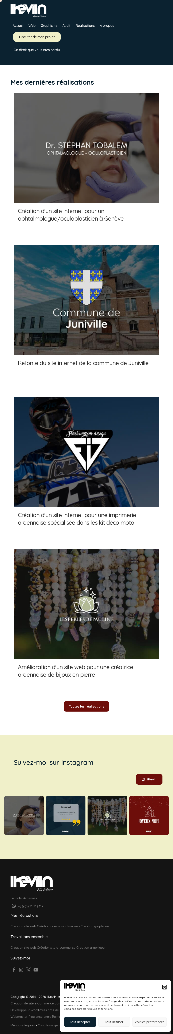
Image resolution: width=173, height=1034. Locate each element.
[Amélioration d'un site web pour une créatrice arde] (107, 815)
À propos (107, 25)
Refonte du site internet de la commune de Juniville (86, 313)
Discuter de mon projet (37, 37)
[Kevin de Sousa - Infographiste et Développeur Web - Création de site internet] (28, 10)
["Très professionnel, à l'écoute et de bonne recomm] (66, 815)
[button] (164, 987)
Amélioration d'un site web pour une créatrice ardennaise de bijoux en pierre (86, 617)
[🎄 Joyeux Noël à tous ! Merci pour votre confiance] (149, 815)
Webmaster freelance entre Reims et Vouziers (44, 1017)
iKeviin (152, 779)
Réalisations (85, 25)
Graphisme (49, 25)
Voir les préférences (149, 1022)
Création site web (23, 926)
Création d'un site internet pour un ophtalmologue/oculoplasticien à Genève (86, 161)
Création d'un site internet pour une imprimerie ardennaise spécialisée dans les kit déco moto (86, 465)
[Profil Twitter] (28, 970)
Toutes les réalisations (86, 706)
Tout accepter (80, 1022)
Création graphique (95, 926)
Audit (66, 25)
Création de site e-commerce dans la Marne (43, 1003)
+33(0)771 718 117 (30, 906)
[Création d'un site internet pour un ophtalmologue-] (24, 815)
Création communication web (58, 926)
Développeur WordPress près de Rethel (40, 1010)
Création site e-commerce (56, 948)
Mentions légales (23, 1025)
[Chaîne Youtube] (35, 970)
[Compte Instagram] (21, 970)
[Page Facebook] (14, 970)
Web (32, 25)
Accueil (18, 25)
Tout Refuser (114, 1022)
